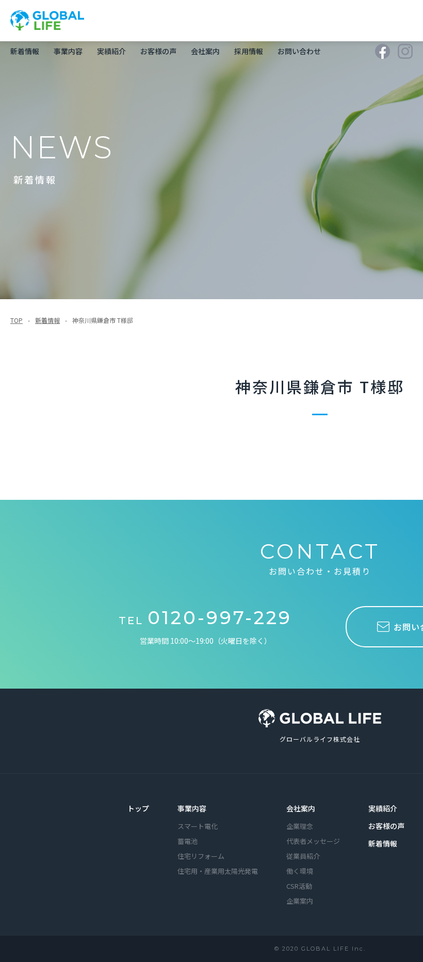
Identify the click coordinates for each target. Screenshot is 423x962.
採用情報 (248, 51)
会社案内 (205, 51)
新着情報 (24, 51)
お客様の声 (158, 51)
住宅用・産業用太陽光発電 (217, 871)
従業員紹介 (303, 856)
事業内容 (68, 51)
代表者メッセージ (313, 841)
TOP (16, 320)
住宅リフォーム (200, 856)
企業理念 (299, 826)
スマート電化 (197, 826)
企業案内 (299, 901)
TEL (205, 620)
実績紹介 (111, 51)
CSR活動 (299, 886)
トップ (138, 808)
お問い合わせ (299, 51)
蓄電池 (187, 841)
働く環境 (299, 871)
